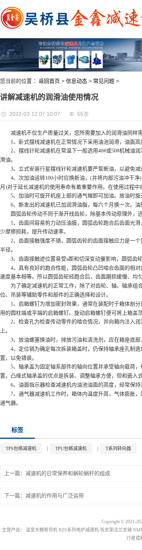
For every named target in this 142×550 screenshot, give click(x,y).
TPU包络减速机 (71, 448)
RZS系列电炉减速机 (79, 530)
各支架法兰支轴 (116, 530)
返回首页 (49, 81)
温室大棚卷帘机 (42, 530)
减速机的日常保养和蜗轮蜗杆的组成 (67, 473)
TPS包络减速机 (21, 448)
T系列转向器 (118, 448)
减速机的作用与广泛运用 (54, 496)
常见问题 (103, 81)
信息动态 (76, 81)
